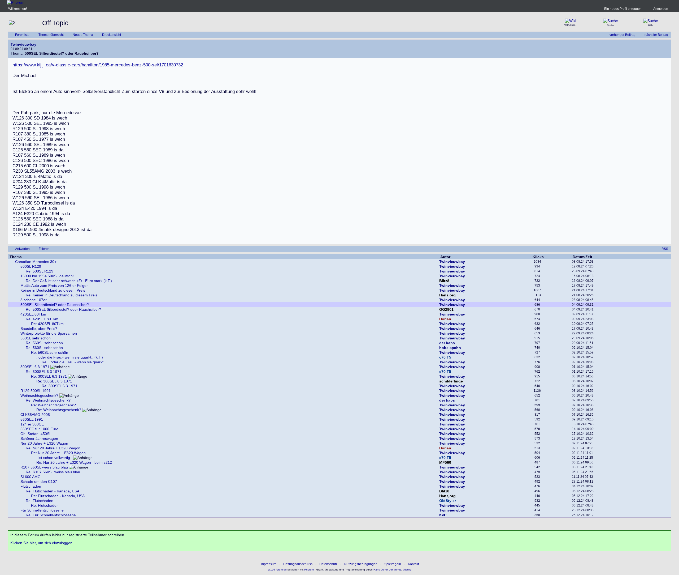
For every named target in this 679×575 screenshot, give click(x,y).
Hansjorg (447, 295)
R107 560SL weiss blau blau (44, 467)
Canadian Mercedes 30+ (35, 261)
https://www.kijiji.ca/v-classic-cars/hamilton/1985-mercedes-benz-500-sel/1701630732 (97, 64)
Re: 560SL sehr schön (44, 343)
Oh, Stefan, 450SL (35, 434)
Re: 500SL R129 (39, 271)
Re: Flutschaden (39, 501)
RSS (664, 248)
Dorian (445, 319)
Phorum (308, 569)
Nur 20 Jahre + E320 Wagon (44, 443)
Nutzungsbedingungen (360, 564)
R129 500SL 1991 (35, 391)
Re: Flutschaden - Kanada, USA (52, 491)
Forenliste (22, 34)
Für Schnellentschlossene (42, 510)
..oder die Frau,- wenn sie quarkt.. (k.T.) (69, 357)
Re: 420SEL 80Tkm (42, 319)
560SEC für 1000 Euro (39, 429)
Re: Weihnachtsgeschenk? (48, 400)
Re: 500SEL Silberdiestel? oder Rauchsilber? (63, 309)
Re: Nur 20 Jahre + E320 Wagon (53, 448)
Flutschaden (30, 486)
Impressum (268, 564)
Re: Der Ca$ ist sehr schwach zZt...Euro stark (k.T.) (69, 281)
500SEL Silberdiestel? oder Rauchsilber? (54, 305)
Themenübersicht (51, 34)
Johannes (395, 569)
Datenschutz (328, 564)
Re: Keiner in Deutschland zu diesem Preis (61, 295)
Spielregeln (392, 564)
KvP (442, 515)
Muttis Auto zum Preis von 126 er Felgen (54, 285)
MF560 (445, 462)
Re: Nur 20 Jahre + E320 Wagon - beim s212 (74, 462)
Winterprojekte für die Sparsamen (48, 333)
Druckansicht (111, 34)
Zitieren (44, 248)
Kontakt (413, 564)
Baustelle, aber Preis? (38, 328)
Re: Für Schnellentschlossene (51, 515)
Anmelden (660, 8)
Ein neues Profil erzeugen (623, 8)
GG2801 (446, 309)
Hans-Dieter (380, 569)
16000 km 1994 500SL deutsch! (47, 276)
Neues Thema (83, 34)
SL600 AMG (30, 477)
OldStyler (447, 501)
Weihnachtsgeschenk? (39, 395)
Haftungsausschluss (297, 564)
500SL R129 (30, 266)
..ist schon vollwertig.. (54, 457)
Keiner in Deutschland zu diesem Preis (52, 290)
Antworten (22, 248)
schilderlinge (451, 381)
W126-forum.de (277, 569)
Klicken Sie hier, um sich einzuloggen (41, 543)
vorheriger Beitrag (623, 34)
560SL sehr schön (35, 338)
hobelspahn (450, 348)
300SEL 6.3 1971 (34, 367)
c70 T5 (445, 357)
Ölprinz (407, 569)
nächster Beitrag (656, 34)
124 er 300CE (32, 424)
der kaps (447, 343)
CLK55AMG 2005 (35, 414)
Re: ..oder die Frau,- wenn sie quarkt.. (74, 362)
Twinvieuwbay (23, 44)
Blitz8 (444, 281)
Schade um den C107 (38, 481)
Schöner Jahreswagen (39, 438)
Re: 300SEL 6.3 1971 (44, 371)
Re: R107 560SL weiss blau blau (53, 472)
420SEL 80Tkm (33, 314)
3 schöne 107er (33, 300)
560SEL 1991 (31, 419)
